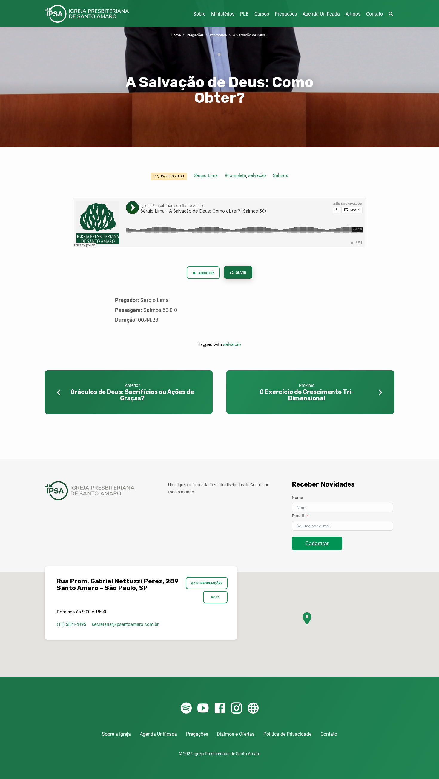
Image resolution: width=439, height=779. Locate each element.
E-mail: (298, 515)
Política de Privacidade (287, 734)
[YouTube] (203, 708)
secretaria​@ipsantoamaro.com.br (125, 624)
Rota (215, 597)
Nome (297, 497)
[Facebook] (219, 708)
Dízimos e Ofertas (235, 734)
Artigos (353, 14)
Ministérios (222, 14)
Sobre (199, 14)
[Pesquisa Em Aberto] (391, 14)
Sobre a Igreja (116, 734)
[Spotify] (186, 708)
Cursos (261, 14)
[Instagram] (236, 708)
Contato (374, 14)
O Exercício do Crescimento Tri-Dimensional (307, 395)
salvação (257, 175)
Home (176, 35)
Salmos (280, 175)
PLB (244, 14)
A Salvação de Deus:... (250, 35)
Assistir (205, 273)
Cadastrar (317, 543)
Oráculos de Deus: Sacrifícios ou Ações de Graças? (132, 395)
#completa (218, 35)
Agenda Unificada (321, 14)
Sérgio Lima (206, 175)
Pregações (286, 14)
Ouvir (240, 273)
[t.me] (253, 708)
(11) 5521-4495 (71, 624)
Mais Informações (207, 583)
